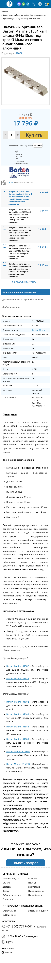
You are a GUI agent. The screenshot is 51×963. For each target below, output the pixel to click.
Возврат (6, 891)
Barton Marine (39, 330)
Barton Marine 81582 (17, 666)
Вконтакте (9, 948)
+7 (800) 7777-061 (19, 926)
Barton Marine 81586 (17, 678)
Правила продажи (11, 878)
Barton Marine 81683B (18, 751)
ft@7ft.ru (11, 942)
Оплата (6, 882)
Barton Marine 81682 (17, 701)
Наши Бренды (35, 895)
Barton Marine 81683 (17, 714)
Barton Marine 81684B (18, 764)
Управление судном (38, 910)
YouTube (8, 952)
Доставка (7, 886)
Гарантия (33, 878)
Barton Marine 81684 (17, 726)
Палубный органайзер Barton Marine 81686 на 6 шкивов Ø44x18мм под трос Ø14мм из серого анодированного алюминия (19, 252)
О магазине (8, 899)
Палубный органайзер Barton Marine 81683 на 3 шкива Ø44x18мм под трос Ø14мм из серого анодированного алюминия (19, 270)
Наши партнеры (36, 891)
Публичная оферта (12, 895)
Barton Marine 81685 (17, 739)
